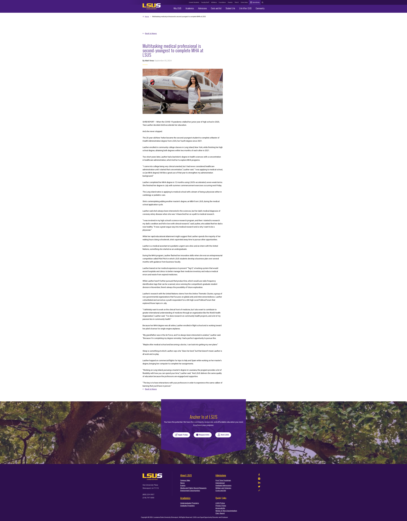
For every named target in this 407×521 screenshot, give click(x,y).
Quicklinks (256, 2)
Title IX (237, 2)
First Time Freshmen (223, 480)
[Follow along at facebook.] (259, 475)
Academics (190, 8)
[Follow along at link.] (259, 491)
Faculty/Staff (205, 2)
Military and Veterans (223, 488)
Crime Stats (244, 2)
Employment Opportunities (190, 491)
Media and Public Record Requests (193, 488)
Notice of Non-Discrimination (226, 511)
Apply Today (183, 435)
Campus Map (185, 480)
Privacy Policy (220, 506)
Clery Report (220, 513)
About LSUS (186, 475)
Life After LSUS (245, 8)
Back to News (151, 33)
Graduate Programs (187, 506)
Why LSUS (177, 8)
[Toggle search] (262, 2)
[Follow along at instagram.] (259, 479)
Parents (230, 2)
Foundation (222, 2)
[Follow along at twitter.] (259, 487)
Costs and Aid (216, 8)
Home (147, 16)
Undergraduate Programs (189, 503)
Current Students (194, 2)
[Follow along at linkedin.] (259, 483)
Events (182, 486)
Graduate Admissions (223, 486)
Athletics (214, 2)
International (220, 483)
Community (260, 8)
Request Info (204, 435)
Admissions (202, 8)
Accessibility (220, 508)
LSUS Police (220, 503)
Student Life (230, 8)
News (182, 483)
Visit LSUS (225, 435)
